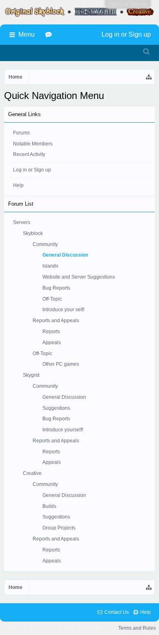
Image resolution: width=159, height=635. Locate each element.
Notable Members (33, 144)
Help (18, 185)
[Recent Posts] (49, 34)
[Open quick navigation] (149, 77)
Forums (21, 133)
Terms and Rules (137, 628)
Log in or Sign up (128, 4)
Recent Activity (29, 154)
